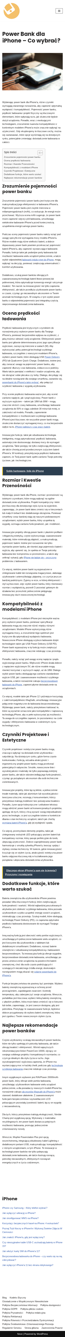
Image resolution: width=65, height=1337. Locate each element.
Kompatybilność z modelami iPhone (21, 167)
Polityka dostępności (50, 1305)
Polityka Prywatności (12, 1312)
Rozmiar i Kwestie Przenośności (19, 164)
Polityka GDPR (9, 1309)
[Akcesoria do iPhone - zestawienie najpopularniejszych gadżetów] (11, 11)
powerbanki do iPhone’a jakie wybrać (20, 382)
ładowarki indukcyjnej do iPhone (38, 259)
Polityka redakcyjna (35, 1312)
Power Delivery (52, 357)
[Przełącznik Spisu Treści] (38, 152)
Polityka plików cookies (31, 1309)
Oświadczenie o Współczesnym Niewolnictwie (25, 1301)
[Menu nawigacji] (59, 10)
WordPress (42, 1334)
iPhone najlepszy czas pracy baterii (32, 427)
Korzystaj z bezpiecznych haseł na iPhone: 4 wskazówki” (30, 1223)
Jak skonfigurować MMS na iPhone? (20, 1218)
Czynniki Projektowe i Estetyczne (19, 171)
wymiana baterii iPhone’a (14, 822)
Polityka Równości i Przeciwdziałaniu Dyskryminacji (28, 1320)
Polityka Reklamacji (12, 1316)
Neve (20, 1334)
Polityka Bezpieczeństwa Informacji (19, 1305)
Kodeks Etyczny (18, 1297)
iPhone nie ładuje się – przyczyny (40, 557)
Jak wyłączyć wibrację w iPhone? (19, 1213)
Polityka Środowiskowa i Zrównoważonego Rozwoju (28, 1324)
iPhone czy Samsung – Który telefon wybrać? (24, 1208)
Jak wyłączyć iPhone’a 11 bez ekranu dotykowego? (27, 1265)
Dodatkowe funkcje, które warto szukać (22, 174)
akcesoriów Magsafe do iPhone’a (38, 1091)
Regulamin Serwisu (11, 1328)
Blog (4, 1297)
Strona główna (31, 1328)
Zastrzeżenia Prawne (52, 1328)
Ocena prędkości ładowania (17, 160)
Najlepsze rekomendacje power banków (23, 178)
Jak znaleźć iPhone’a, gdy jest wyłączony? (23, 1237)
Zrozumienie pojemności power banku (22, 157)
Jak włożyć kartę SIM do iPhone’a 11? (21, 1251)
